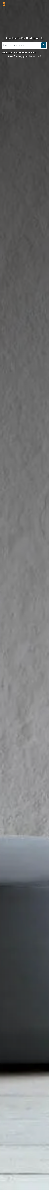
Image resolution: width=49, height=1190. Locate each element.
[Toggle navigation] (45, 4)
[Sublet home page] (4, 4)
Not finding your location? (24, 56)
